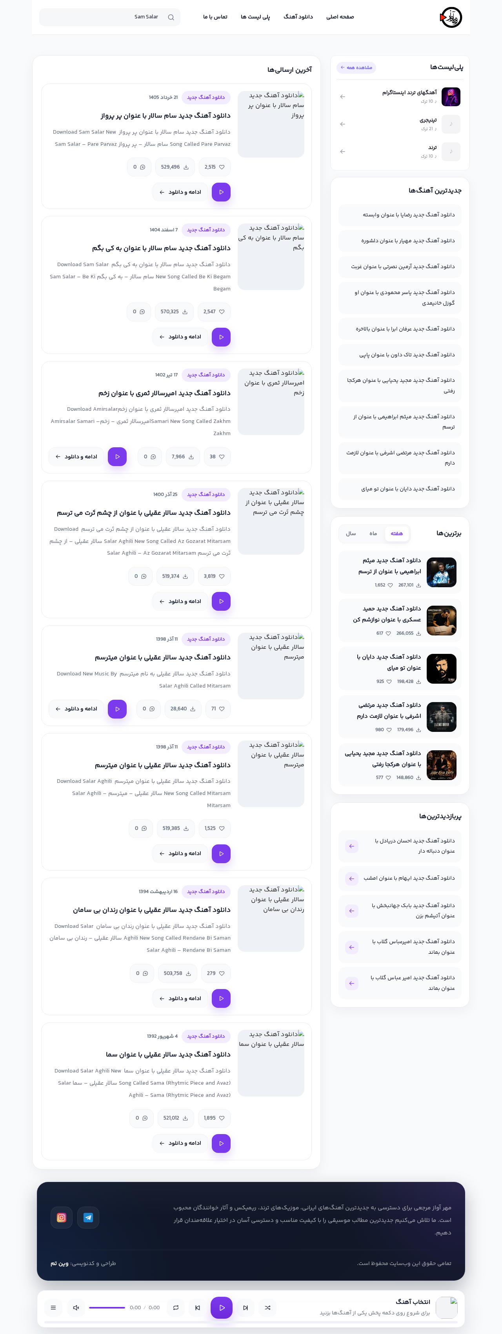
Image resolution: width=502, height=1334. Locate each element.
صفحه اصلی (340, 17)
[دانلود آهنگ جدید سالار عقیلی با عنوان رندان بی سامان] (271, 918)
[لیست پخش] (53, 1308)
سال (351, 534)
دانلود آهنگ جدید (206, 98)
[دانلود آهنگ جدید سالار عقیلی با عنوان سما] (271, 1063)
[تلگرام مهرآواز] (88, 1218)
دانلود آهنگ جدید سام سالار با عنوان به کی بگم (161, 248)
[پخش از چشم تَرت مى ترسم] (221, 601)
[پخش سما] (221, 1143)
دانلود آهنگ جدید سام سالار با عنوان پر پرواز (166, 116)
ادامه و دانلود (185, 192)
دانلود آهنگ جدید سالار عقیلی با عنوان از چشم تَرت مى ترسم (144, 513)
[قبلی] (198, 1308)
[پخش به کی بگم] (221, 337)
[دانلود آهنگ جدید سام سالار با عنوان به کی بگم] (271, 256)
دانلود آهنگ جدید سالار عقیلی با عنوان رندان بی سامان (152, 910)
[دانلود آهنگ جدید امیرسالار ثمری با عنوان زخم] (271, 401)
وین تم (60, 1263)
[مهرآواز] (451, 17)
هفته (397, 534)
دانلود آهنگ (298, 17)
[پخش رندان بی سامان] (221, 998)
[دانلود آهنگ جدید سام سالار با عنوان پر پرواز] (271, 124)
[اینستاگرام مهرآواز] (62, 1218)
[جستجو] (171, 17)
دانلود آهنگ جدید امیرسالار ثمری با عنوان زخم (164, 393)
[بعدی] (245, 1308)
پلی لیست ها (255, 17)
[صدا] (76, 1308)
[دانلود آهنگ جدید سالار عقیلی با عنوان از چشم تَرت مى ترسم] (271, 521)
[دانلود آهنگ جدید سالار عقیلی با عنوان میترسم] (271, 666)
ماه (373, 534)
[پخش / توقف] (222, 1308)
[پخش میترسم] (117, 709)
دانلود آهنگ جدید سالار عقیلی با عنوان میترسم (163, 658)
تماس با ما (215, 17)
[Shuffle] (267, 1308)
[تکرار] (176, 1308)
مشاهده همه (359, 67)
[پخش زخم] (117, 456)
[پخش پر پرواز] (221, 192)
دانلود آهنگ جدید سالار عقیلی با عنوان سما (168, 1055)
